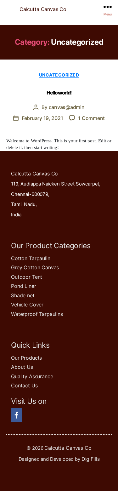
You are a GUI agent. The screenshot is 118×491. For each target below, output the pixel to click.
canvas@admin (67, 107)
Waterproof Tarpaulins (37, 314)
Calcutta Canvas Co (43, 9)
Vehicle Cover (27, 304)
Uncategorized (59, 74)
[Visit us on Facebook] (16, 416)
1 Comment (91, 118)
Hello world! (59, 92)
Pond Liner (23, 286)
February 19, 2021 (42, 118)
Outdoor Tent (26, 277)
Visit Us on (28, 401)
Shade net (23, 295)
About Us (22, 367)
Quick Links (30, 345)
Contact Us (24, 385)
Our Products (26, 358)
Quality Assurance (32, 376)
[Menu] (107, 6)
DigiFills (90, 459)
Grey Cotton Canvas (35, 267)
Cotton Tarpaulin (30, 258)
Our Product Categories (51, 245)
